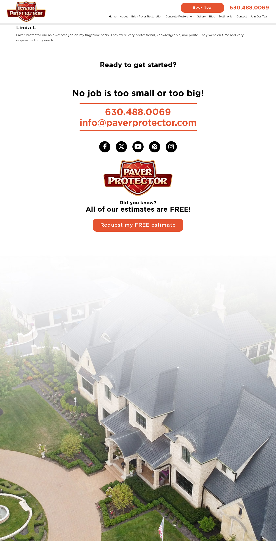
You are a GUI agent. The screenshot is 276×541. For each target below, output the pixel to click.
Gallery (201, 16)
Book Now (202, 7)
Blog (212, 16)
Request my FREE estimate (138, 225)
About (124, 16)
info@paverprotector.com (138, 122)
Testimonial (226, 16)
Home (112, 16)
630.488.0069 (249, 7)
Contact (242, 16)
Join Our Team (259, 16)
